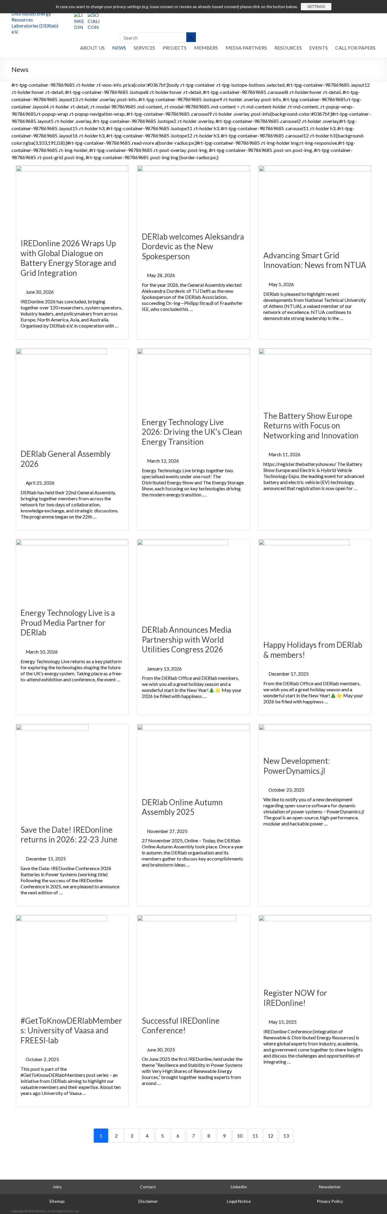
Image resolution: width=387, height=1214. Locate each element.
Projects (175, 47)
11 (255, 1135)
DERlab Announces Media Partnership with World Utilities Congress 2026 (186, 639)
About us (92, 47)
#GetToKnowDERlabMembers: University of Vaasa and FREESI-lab (71, 1030)
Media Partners (246, 47)
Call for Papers (355, 47)
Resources (288, 47)
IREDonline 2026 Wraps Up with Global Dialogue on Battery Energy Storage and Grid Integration (68, 258)
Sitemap (57, 1201)
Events (318, 47)
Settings (316, 7)
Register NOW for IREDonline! (295, 998)
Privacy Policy (330, 1201)
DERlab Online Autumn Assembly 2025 (182, 807)
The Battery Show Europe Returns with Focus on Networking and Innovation (311, 425)
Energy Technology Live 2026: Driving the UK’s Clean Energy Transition (192, 432)
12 (270, 1135)
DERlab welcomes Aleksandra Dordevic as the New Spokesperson (193, 246)
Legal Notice (239, 1201)
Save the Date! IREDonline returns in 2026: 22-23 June (69, 834)
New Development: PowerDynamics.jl (296, 766)
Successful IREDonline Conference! (181, 1025)
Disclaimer (148, 1201)
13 (286, 1135)
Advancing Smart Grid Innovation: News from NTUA (314, 260)
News (119, 47)
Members (206, 47)
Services (144, 47)
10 (239, 1135)
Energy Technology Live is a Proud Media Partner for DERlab (68, 622)
